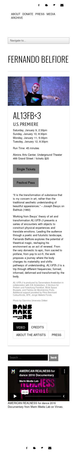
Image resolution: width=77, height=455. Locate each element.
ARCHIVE (17, 18)
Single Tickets (26, 169)
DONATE (27, 14)
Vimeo (58, 407)
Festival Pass (26, 182)
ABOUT (15, 14)
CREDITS (37, 327)
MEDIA (51, 14)
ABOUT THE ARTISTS (31, 335)
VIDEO (20, 327)
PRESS (40, 14)
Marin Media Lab (40, 407)
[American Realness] (38, 27)
